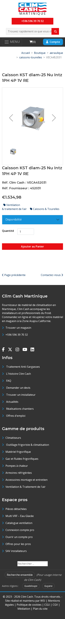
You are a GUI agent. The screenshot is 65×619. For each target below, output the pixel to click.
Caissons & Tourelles (45, 209)
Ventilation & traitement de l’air (14, 207)
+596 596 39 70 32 (32, 21)
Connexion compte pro (20, 530)
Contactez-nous (51, 275)
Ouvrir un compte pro (19, 537)
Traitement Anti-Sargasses (23, 367)
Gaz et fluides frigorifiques (22, 459)
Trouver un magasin (18, 328)
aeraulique (56, 53)
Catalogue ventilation (19, 523)
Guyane (48, 585)
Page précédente (15, 275)
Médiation (24, 608)
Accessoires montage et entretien (27, 480)
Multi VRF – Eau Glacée (20, 516)
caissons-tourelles (30, 57)
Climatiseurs (13, 438)
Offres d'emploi (15, 416)
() (32, 42)
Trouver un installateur (21, 395)
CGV (55, 604)
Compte (55, 42)
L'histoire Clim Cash (18, 374)
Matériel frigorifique (18, 452)
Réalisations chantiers (20, 409)
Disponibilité (14, 219)
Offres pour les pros (18, 544)
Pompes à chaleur (17, 466)
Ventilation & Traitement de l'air (26, 487)
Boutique (40, 53)
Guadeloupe (30, 585)
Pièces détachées (16, 509)
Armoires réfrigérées (19, 473)
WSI (42, 600)
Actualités (12, 402)
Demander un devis (18, 388)
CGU (47, 604)
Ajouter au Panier (32, 246)
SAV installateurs (16, 551)
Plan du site (40, 608)
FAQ (8, 381)
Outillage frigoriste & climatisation (27, 445)
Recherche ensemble (20, 575)
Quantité (8, 231)
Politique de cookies (29, 604)
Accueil (25, 53)
